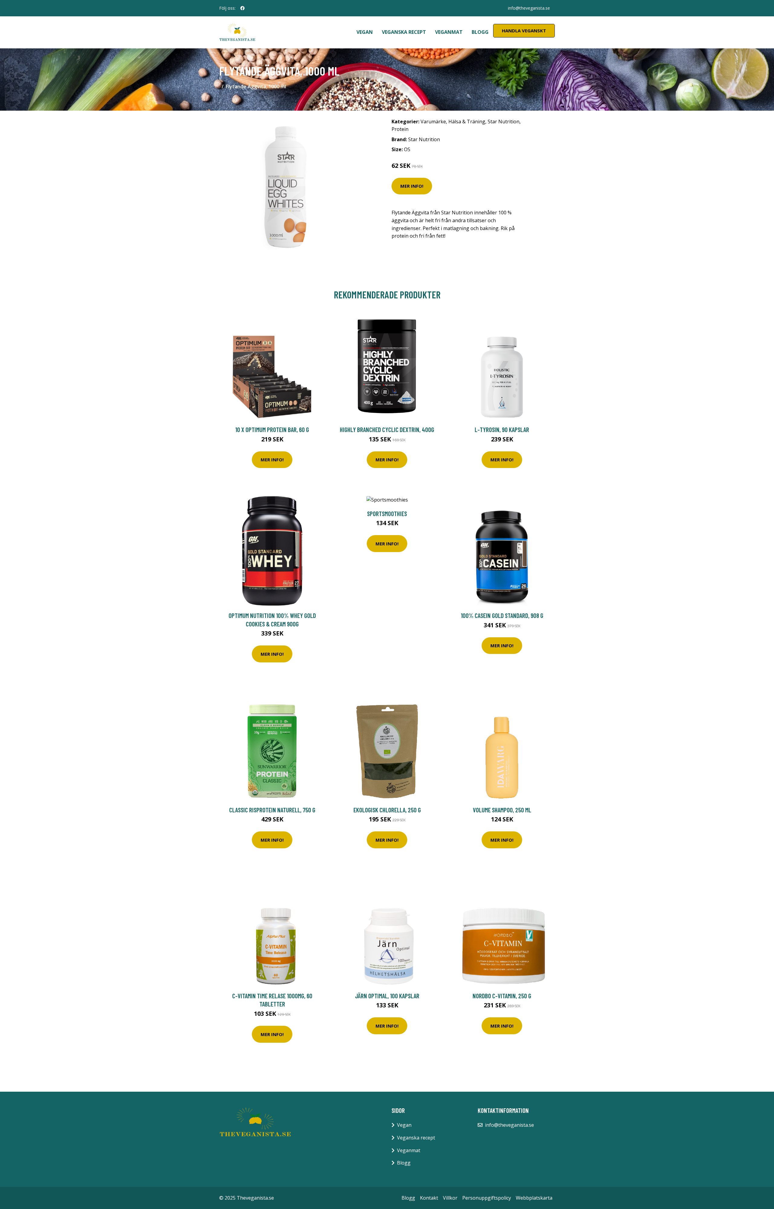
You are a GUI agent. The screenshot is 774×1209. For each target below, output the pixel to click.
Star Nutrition (503, 121)
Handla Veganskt (524, 31)
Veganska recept (404, 32)
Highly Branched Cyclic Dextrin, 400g (387, 429)
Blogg (480, 32)
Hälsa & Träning (466, 121)
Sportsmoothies (387, 513)
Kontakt (429, 1197)
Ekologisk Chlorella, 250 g (387, 810)
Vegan (364, 32)
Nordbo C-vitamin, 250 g (502, 995)
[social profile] (242, 8)
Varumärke (433, 121)
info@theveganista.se (529, 8)
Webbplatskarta (534, 1197)
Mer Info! (411, 186)
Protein (400, 129)
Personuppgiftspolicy (486, 1197)
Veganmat (449, 32)
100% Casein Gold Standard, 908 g (502, 615)
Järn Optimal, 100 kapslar (387, 995)
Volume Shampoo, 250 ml (502, 810)
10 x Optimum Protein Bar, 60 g (272, 429)
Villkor (450, 1197)
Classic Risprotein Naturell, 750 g (272, 810)
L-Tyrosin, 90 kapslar (502, 429)
